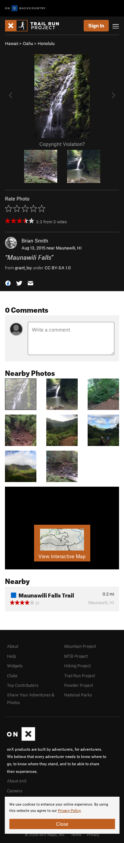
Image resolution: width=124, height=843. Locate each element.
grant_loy (23, 267)
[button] (8, 283)
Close (62, 824)
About (12, 646)
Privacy (93, 834)
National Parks (78, 694)
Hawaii (11, 43)
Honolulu (46, 43)
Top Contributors (22, 685)
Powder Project (78, 685)
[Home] (35, 25)
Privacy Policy (69, 811)
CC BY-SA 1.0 (58, 267)
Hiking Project (77, 665)
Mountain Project (80, 646)
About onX (17, 780)
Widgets (14, 665)
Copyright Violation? (62, 144)
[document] (62, 815)
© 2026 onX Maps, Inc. (45, 834)
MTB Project (76, 656)
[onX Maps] (21, 739)
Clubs (12, 675)
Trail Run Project (79, 675)
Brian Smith (34, 241)
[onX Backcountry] (25, 8)
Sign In (96, 25)
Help (11, 656)
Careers (14, 790)
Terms (76, 834)
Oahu (28, 43)
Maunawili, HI (69, 247)
